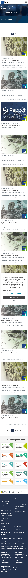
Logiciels (9, 127)
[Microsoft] (4, 491)
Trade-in (22, 62)
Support (3, 529)
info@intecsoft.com (5, 562)
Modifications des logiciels (13, 62)
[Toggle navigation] (26, 2)
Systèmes (18, 499)
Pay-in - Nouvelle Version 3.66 (9, 223)
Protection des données (5, 533)
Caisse (3, 521)
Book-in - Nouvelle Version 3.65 (9, 255)
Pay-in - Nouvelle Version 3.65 (9, 320)
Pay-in (21, 95)
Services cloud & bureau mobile (19, 507)
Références (17, 526)
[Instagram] (7, 571)
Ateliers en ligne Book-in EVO (12, 12)
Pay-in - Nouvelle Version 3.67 (9, 93)
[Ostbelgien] (18, 491)
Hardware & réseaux (20, 504)
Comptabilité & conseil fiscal (5, 502)
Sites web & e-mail (20, 511)
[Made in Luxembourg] (13, 491)
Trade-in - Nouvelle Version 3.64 (10, 385)
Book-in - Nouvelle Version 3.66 (9, 158)
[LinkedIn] (2, 571)
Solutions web (5, 523)
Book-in (22, 160)
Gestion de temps (5, 518)
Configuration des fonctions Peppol (11, 125)
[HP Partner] (9, 491)
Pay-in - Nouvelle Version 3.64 (9, 418)
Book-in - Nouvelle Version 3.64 (9, 353)
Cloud (3, 526)
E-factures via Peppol (7, 513)
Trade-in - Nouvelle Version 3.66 (10, 190)
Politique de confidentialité (14, 293)
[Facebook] (5, 571)
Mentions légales (19, 532)
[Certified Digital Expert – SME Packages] (25, 491)
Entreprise (17, 529)
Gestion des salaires (6, 515)
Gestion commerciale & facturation (7, 507)
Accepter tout (14, 297)
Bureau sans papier (6, 510)
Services (17, 501)
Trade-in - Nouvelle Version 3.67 (10, 60)
